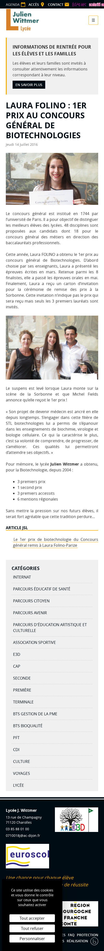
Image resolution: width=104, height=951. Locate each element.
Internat (22, 577)
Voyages (21, 773)
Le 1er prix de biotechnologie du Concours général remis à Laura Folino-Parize (55, 542)
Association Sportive (34, 642)
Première (22, 690)
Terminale (23, 702)
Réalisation (78, 941)
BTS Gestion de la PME (35, 714)
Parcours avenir (30, 612)
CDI (16, 749)
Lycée (18, 785)
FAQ (71, 935)
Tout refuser (32, 928)
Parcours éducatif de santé (41, 589)
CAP (16, 666)
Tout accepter (32, 918)
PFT (16, 737)
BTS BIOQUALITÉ (28, 725)
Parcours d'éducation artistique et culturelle (50, 627)
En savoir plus (28, 84)
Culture (21, 761)
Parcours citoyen (31, 601)
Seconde (22, 678)
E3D (16, 654)
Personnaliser (32, 938)
